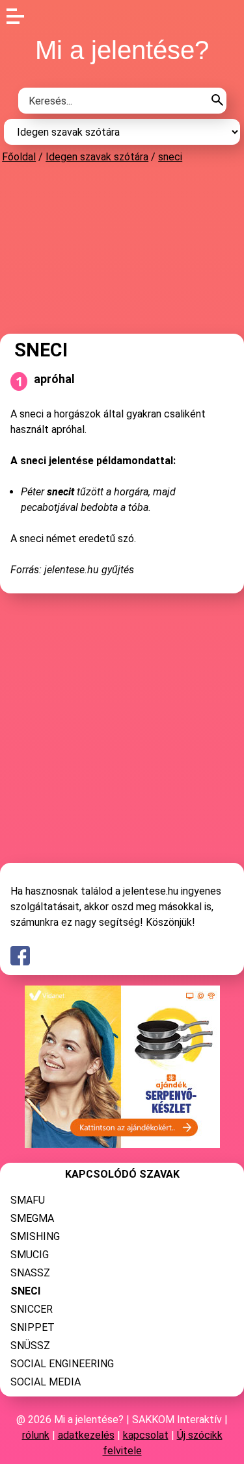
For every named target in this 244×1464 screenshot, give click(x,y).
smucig (29, 1254)
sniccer (31, 1309)
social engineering (62, 1364)
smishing (35, 1236)
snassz (30, 1273)
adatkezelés (86, 1435)
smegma (32, 1218)
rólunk (35, 1435)
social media (45, 1382)
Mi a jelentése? (122, 50)
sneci (170, 157)
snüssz (30, 1345)
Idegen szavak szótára (97, 157)
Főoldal (19, 157)
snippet (32, 1327)
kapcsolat (146, 1435)
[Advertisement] (122, 248)
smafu (27, 1200)
